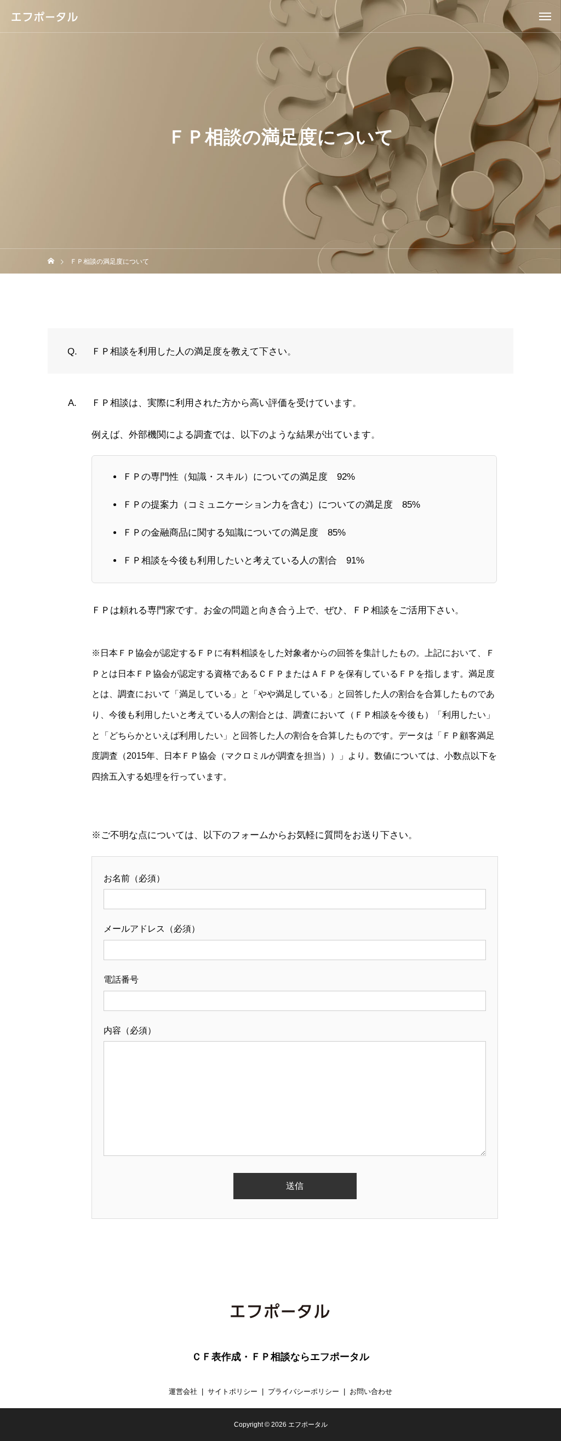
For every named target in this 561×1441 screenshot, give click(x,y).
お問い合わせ (371, 1391)
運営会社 (183, 1391)
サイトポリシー (232, 1391)
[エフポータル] (45, 16)
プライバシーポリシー (303, 1391)
